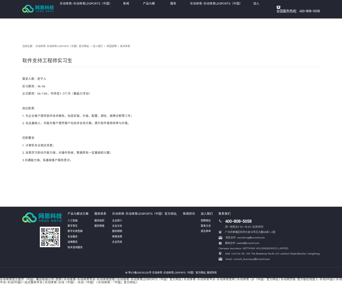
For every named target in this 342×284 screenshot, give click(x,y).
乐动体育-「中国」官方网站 (117, 282)
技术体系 (125, 46)
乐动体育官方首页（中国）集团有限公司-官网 (31, 279)
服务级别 (99, 220)
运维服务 (73, 241)
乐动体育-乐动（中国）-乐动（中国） (70, 282)
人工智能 (73, 220)
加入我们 (98, 46)
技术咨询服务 (75, 247)
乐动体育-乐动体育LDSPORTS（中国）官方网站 (149, 279)
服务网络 (99, 225)
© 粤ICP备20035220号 (138, 272)
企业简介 (117, 220)
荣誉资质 (117, 236)
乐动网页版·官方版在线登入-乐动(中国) (307, 279)
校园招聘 (112, 46)
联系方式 (206, 225)
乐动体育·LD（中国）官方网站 (257, 279)
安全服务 (73, 236)
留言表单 (206, 231)
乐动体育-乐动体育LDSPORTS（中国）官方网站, (62, 46)
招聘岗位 (206, 220)
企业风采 (117, 241)
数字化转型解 (75, 231)
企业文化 (117, 225)
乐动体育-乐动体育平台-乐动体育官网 (89, 279)
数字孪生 (73, 225)
